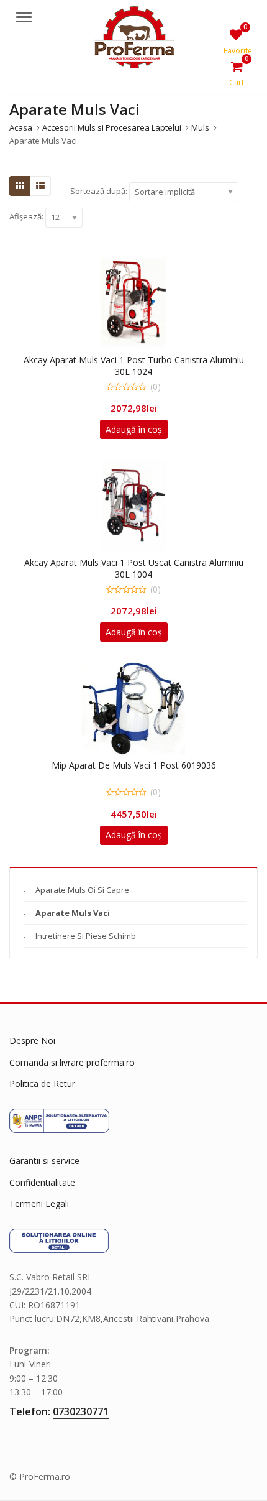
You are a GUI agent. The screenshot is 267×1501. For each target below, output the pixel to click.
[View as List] (40, 186)
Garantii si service (44, 1160)
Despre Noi (32, 1040)
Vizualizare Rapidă (139, 359)
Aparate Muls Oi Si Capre (82, 889)
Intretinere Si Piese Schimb (85, 935)
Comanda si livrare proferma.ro (72, 1062)
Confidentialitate (42, 1182)
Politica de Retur (42, 1083)
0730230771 (81, 1411)
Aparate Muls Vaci (72, 912)
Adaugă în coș (134, 429)
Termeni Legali (39, 1203)
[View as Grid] (19, 186)
